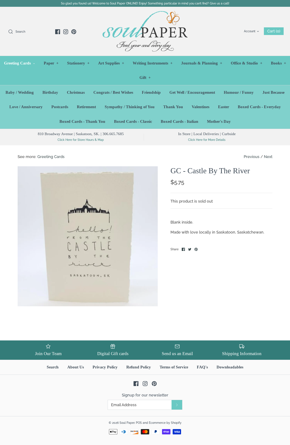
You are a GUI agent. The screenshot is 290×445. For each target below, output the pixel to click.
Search (53, 367)
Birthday (50, 92)
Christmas (76, 92)
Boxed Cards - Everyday (259, 107)
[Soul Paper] (145, 31)
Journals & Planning (201, 63)
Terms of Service (174, 367)
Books (278, 63)
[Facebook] (57, 31)
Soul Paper (127, 422)
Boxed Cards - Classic (133, 121)
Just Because (273, 92)
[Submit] (177, 405)
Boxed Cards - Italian (179, 121)
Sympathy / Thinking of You (130, 107)
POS (139, 422)
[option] (88, 236)
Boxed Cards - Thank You (82, 121)
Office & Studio (246, 63)
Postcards (59, 107)
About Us (75, 367)
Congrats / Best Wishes (113, 92)
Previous (251, 156)
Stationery (78, 63)
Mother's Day (219, 121)
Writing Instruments (153, 63)
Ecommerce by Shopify (165, 422)
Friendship (151, 92)
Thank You (173, 107)
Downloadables (230, 367)
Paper (51, 63)
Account (249, 31)
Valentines (200, 107)
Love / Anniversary (26, 107)
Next (268, 156)
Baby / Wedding (20, 92)
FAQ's (202, 367)
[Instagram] (65, 31)
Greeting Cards (19, 63)
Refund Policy (138, 367)
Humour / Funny (239, 92)
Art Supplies (111, 63)
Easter (223, 107)
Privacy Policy (105, 367)
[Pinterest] (73, 31)
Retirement (86, 107)
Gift (145, 77)
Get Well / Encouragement (192, 92)
